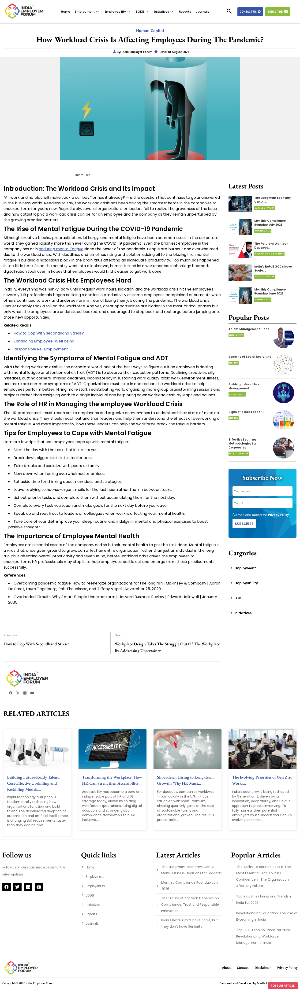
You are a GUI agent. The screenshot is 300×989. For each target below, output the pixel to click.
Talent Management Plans (249, 329)
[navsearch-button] (231, 11)
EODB (140, 11)
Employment (85, 11)
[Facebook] (6, 887)
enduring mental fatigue (61, 249)
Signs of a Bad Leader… (246, 412)
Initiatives (161, 11)
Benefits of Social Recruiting (250, 357)
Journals (202, 11)
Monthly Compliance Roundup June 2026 (270, 291)
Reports (185, 11)
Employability (115, 11)
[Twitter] (17, 887)
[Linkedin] (28, 887)
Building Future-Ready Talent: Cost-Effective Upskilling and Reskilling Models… (33, 783)
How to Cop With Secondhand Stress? (49, 333)
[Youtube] (39, 887)
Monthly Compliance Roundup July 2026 (270, 223)
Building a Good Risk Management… (244, 386)
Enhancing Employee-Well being (44, 341)
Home (65, 11)
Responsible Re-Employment (41, 349)
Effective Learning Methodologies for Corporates (242, 443)
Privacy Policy (278, 515)
